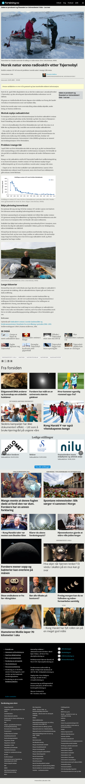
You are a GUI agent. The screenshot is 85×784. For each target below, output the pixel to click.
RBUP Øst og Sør (65, 711)
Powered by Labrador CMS (42, 780)
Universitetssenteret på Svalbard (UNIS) (71, 762)
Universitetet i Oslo (66, 755)
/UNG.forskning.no (67, 656)
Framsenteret (7, 731)
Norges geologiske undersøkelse (41, 751)
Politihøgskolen (65, 707)
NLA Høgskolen (37, 707)
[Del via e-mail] (11, 361)
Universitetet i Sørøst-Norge (68, 759)
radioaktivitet (55, 357)
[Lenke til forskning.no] (27, 2)
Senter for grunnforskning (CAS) (69, 723)
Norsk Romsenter (37, 761)
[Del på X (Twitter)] (5, 361)
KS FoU (6, 754)
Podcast (70, 3)
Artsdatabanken (8, 713)
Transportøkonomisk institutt (69, 743)
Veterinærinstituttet (66, 766)
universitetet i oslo (9, 357)
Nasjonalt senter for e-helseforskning (43, 729)
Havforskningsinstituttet (11, 738)
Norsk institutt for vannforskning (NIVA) (43, 768)
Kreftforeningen (8, 757)
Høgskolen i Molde (9, 740)
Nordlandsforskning (38, 742)
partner (22, 357)
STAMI (62, 729)
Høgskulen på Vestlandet (11, 747)
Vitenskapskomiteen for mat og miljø (71, 771)
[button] (4, 453)
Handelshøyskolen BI (10, 736)
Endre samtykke (10, 696)
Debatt (59, 3)
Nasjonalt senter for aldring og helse (42, 726)
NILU (5, 774)
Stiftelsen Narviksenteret (67, 734)
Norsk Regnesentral (38, 758)
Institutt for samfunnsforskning (12, 752)
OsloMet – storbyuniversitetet (40, 770)
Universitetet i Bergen (67, 750)
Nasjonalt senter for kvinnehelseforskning (44, 731)
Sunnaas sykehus (65, 736)
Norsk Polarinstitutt (38, 756)
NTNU (34, 717)
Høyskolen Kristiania (9, 750)
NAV (5, 765)
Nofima (35, 737)
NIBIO (5, 768)
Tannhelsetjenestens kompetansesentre (72, 741)
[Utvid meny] (83, 3)
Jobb (76, 3)
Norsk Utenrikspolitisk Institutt (41, 763)
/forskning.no (66, 652)
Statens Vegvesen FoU (67, 731)
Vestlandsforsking (66, 764)
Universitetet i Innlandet (67, 752)
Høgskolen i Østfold (9, 743)
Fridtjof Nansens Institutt (11, 733)
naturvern (44, 357)
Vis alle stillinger (42, 467)
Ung (64, 3)
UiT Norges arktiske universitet (69, 745)
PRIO (62, 709)
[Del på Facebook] (2, 361)
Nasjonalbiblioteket (38, 720)
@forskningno (66, 649)
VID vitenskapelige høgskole (68, 769)
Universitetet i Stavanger (67, 757)
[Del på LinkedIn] (8, 361)
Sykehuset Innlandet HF (67, 738)
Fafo (5, 722)
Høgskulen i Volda (9, 745)
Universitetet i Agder (66, 748)
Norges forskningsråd (39, 749)
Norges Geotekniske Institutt (40, 744)
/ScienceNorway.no (67, 659)
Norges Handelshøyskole (39, 747)
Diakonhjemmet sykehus (11, 716)
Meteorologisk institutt (10, 763)
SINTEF (63, 720)
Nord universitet (37, 740)
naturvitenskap (32, 357)
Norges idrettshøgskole (39, 754)
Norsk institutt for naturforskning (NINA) (44, 765)
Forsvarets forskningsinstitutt (12, 729)
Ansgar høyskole (8, 707)
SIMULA (63, 718)
